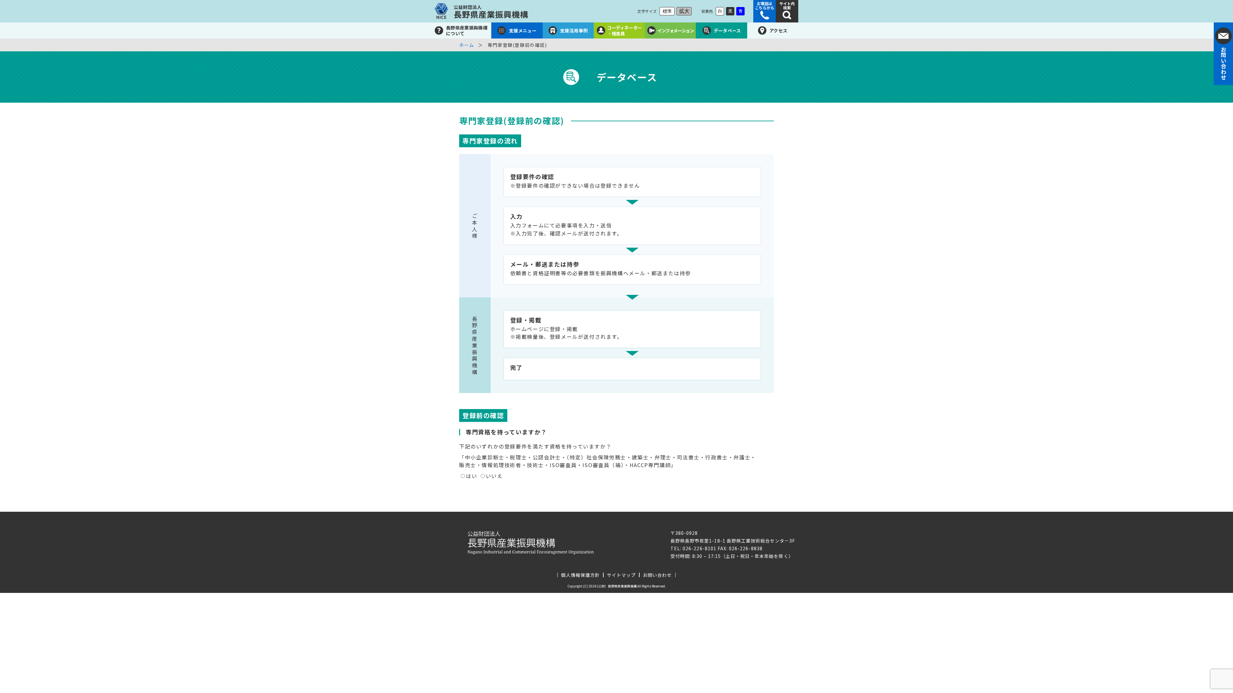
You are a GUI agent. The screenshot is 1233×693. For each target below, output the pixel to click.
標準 (667, 11)
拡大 (684, 11)
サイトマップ (621, 575)
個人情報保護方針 (580, 575)
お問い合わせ (657, 575)
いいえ (494, 476)
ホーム (466, 45)
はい (471, 476)
